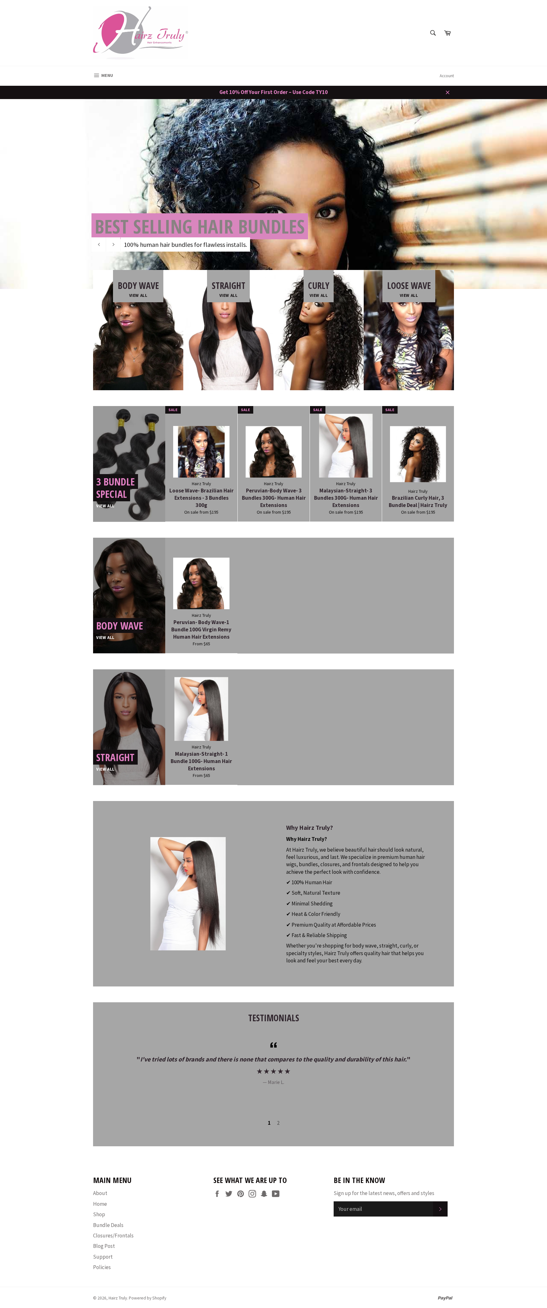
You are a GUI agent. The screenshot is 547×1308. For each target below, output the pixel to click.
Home (100, 1203)
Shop (99, 1214)
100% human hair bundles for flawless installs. (185, 244)
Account (447, 75)
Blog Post (104, 1245)
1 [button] (269, 1122)
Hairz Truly (118, 1298)
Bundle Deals (108, 1225)
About (100, 1193)
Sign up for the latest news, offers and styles (384, 1193)
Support (103, 1256)
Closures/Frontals (113, 1235)
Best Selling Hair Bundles (200, 226)
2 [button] (278, 1122)
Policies (102, 1267)
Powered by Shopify (147, 1298)
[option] (273, 194)
